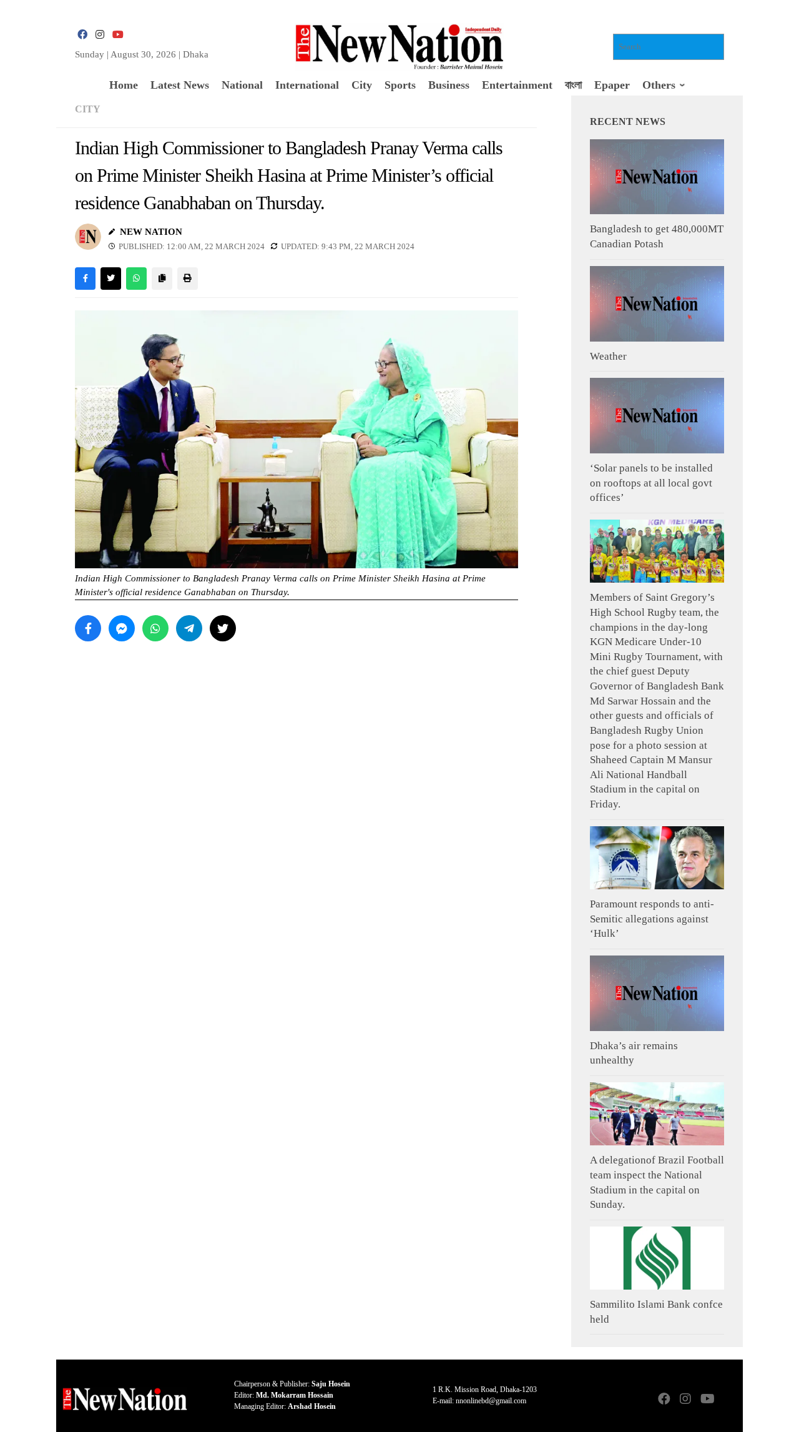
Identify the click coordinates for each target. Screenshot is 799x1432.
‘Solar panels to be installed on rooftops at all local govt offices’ (651, 482)
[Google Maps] (728, 1400)
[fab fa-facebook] (82, 34)
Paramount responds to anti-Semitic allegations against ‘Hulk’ (652, 918)
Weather (608, 356)
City (87, 109)
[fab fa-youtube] (117, 34)
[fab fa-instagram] (100, 34)
